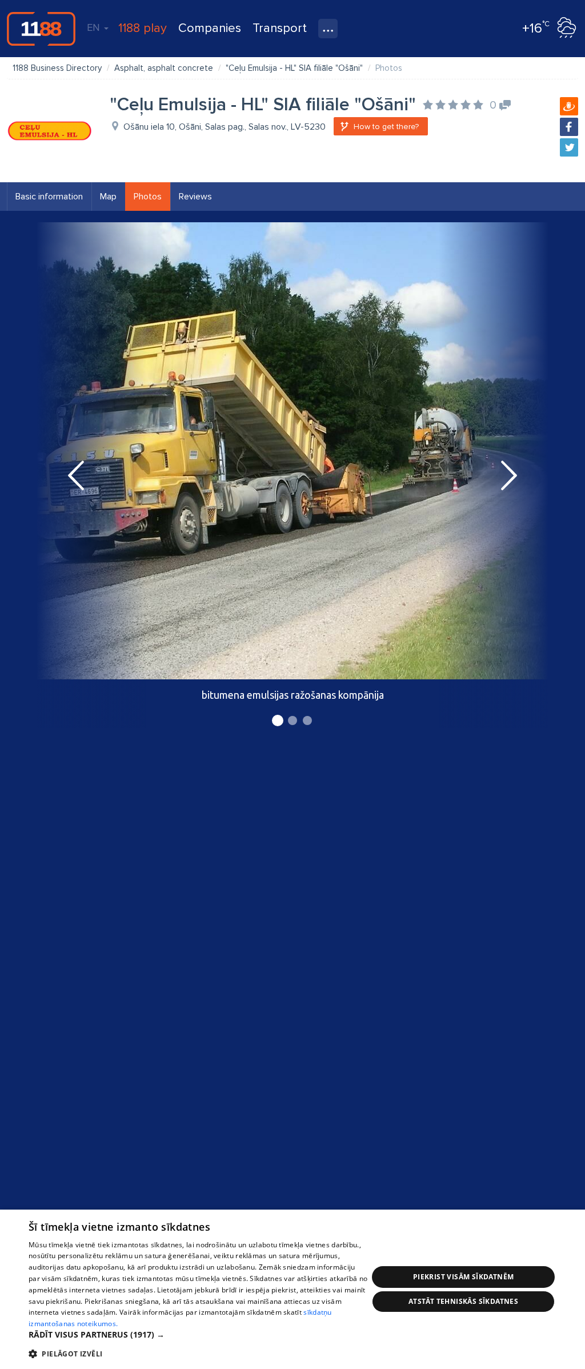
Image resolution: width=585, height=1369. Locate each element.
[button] (198, 1335)
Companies (209, 28)
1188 (41, 28)
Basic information (49, 196)
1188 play (142, 28)
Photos (148, 196)
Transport (280, 28)
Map (108, 196)
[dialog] (292, 1289)
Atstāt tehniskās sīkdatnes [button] (463, 1301)
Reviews (195, 196)
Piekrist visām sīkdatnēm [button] (463, 1277)
